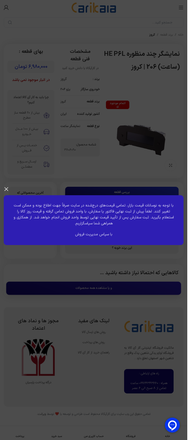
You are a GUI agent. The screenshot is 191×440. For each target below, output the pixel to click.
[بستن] (6, 189)
